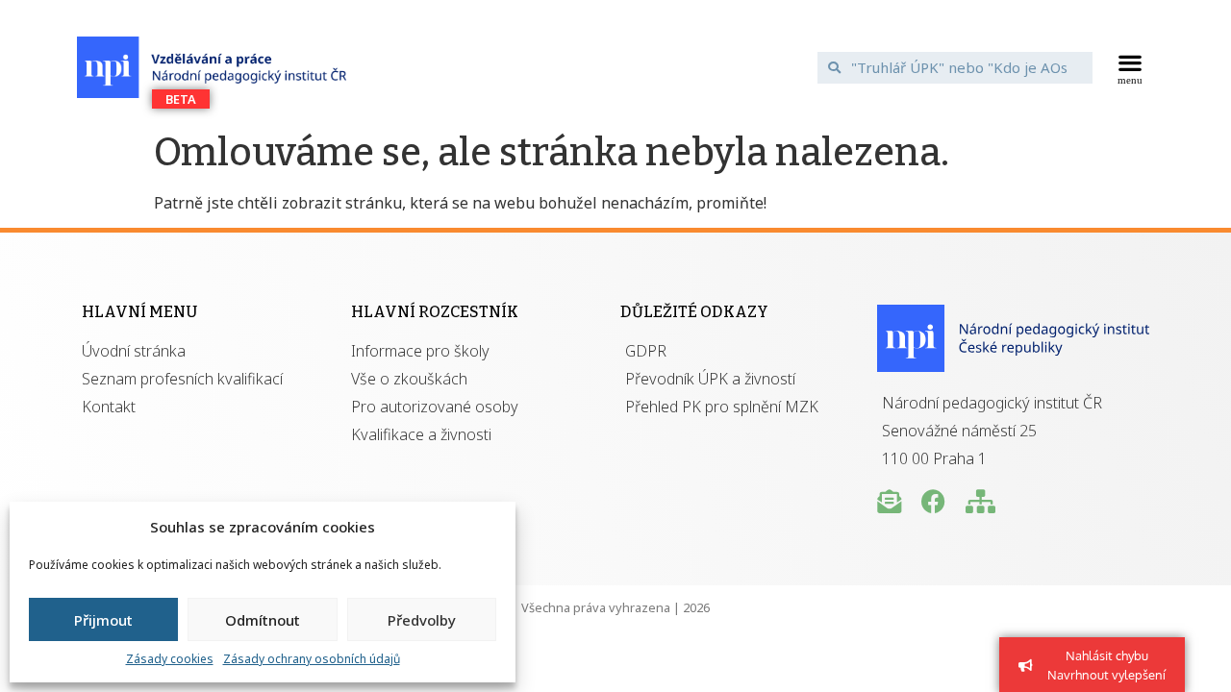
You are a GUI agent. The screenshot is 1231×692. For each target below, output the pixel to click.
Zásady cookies (170, 659)
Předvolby (422, 620)
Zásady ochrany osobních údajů (311, 659)
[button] (1130, 67)
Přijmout (103, 620)
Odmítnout (262, 620)
